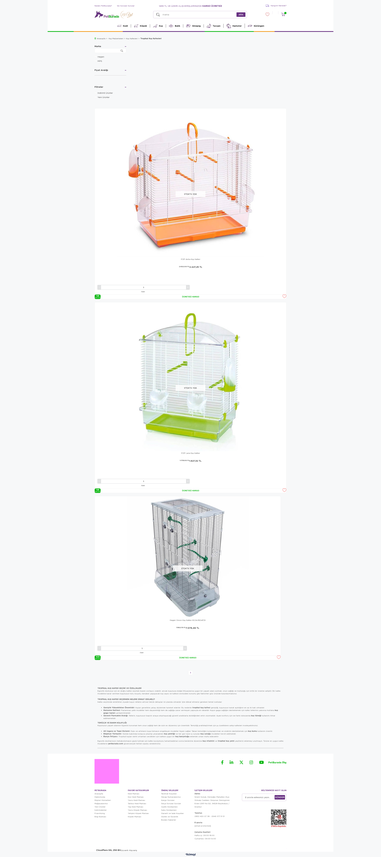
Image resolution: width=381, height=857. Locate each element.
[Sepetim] (283, 14)
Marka (98, 46)
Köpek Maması (134, 816)
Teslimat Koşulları (169, 794)
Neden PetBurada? (103, 6)
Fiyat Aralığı (101, 70)
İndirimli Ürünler (105, 93)
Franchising (100, 813)
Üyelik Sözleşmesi (169, 807)
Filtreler (99, 87)
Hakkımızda (100, 797)
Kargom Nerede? (278, 5)
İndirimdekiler (101, 810)
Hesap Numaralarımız (171, 797)
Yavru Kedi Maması (136, 800)
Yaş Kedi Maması (135, 807)
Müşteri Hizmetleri (103, 800)
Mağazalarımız (101, 803)
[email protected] (203, 826)
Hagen (100, 57)
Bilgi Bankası (100, 816)
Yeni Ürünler (103, 97)
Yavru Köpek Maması (137, 810)
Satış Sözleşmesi (169, 810)
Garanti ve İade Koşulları (172, 813)
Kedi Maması (133, 794)
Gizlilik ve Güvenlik (169, 816)
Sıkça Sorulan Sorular (171, 803)
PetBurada (277, 763)
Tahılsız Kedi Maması (137, 803)
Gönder (280, 797)
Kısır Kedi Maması (136, 797)
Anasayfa (99, 794)
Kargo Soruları (168, 800)
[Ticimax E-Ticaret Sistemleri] (190, 854)
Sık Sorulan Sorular (126, 6)
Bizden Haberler (168, 820)
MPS (99, 61)
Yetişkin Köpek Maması (138, 813)
